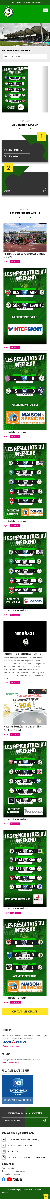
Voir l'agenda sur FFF (12, 1062)
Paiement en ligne (11, 1046)
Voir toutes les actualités (25, 1011)
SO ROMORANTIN (13, 150)
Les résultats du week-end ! (15, 432)
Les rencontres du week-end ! (16, 610)
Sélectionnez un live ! (12, 56)
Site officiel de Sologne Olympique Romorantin (25, 2)
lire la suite (15, 262)
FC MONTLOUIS (12, 181)
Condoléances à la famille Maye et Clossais (22, 653)
